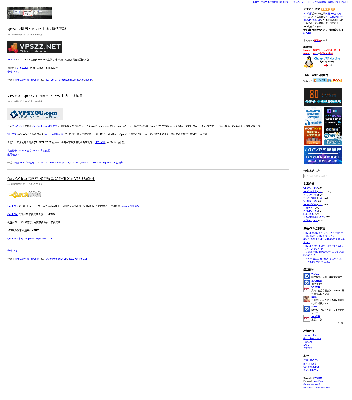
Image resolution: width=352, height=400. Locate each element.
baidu (314, 297)
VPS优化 (307, 188)
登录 (344, 2)
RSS (316, 188)
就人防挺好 (316, 280)
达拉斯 (119, 162)
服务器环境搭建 (311, 217)
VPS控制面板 (310, 198)
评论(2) (30, 162)
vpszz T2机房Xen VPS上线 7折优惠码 (36, 29)
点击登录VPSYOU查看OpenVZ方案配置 (28, 150)
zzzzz (314, 306)
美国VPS (19, 162)
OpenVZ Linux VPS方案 (44, 126)
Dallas (44, 162)
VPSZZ (11, 59)
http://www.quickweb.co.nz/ (39, 238)
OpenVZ (64, 162)
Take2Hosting (65, 79)
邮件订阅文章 (310, 363)
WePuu (315, 274)
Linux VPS (54, 162)
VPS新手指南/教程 (317, 2)
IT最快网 (307, 341)
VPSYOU (17, 126)
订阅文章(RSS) (310, 360)
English (255, 2)
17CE (306, 345)
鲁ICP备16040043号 (312, 384)
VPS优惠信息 (21, 79)
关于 (338, 2)
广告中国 (307, 348)
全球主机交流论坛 (312, 338)
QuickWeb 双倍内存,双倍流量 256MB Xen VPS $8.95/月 (51, 178)
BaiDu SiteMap (310, 370)
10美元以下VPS (298, 2)
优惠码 (88, 79)
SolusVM (86, 162)
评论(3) (34, 79)
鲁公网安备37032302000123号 (316, 387)
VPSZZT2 (22, 67)
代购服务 (284, 2)
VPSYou (111, 162)
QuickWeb (12, 206)
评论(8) (34, 258)
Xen (82, 79)
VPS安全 (307, 194)
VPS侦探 (30, 13)
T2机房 (53, 79)
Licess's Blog (309, 335)
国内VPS (307, 211)
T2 (47, 79)
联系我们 (307, 33)
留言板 (331, 2)
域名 (305, 214)
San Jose (75, 162)
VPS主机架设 (332, 16)
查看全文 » (13, 71)
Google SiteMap (311, 366)
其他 (305, 207)
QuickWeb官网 (15, 238)
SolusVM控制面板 (53, 134)
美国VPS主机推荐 (269, 2)
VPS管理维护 (310, 204)
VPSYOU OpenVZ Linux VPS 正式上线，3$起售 (45, 96)
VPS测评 (307, 201)
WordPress (318, 381)
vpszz (76, 79)
